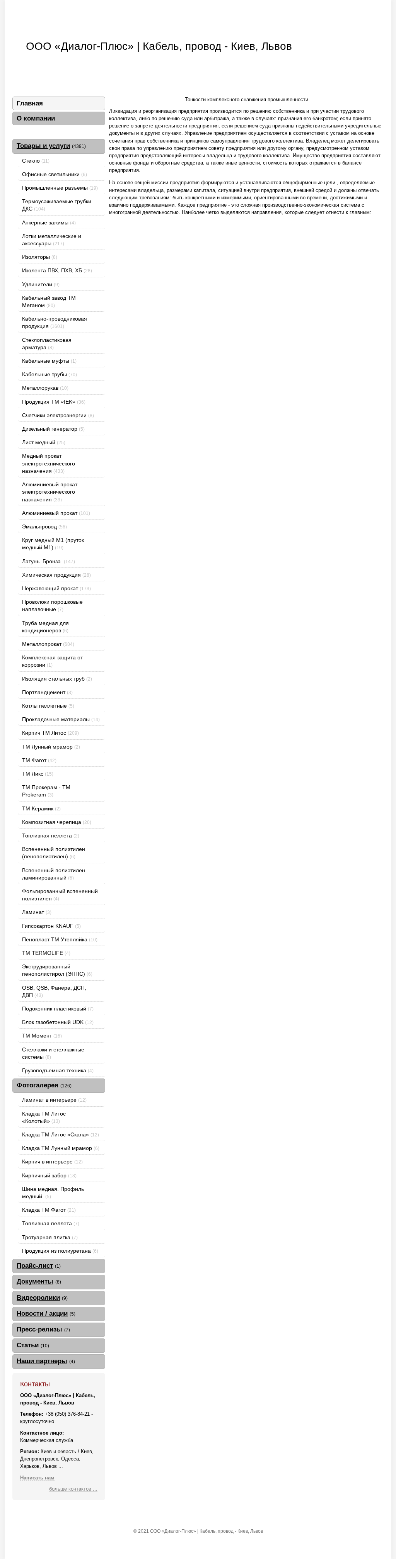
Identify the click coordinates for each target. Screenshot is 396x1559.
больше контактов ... (73, 1489)
